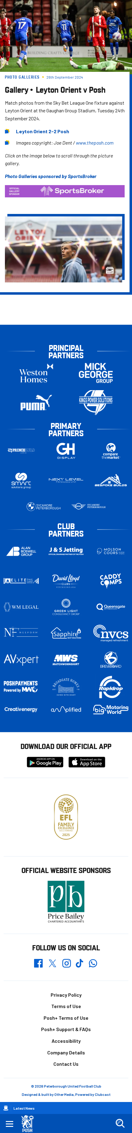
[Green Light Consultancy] (66, 607)
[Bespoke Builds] (110, 480)
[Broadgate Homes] (66, 687)
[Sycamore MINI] (88, 506)
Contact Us (66, 1064)
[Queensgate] (110, 607)
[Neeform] (21, 633)
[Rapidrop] (110, 686)
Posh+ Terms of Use (66, 1018)
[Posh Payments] (21, 687)
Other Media (64, 1094)
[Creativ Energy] (21, 709)
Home (5, 1108)
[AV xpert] (21, 660)
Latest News (24, 1108)
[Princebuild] (21, 450)
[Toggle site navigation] (9, 1123)
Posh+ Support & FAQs (66, 1029)
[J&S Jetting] (66, 551)
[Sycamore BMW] (43, 506)
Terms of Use (66, 1006)
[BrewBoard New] (110, 659)
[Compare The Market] (110, 450)
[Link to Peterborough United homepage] (29, 1123)
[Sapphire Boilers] (66, 633)
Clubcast (103, 1094)
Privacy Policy (66, 995)
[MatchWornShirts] (66, 659)
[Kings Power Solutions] (96, 402)
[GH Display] (66, 450)
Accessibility (66, 1041)
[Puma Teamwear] (36, 402)
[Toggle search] (120, 1123)
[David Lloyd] (66, 580)
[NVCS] (110, 633)
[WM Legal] (21, 607)
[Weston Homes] (36, 372)
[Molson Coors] (110, 551)
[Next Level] (66, 480)
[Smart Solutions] (21, 480)
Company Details (66, 1052)
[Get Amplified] (66, 709)
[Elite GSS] (21, 581)
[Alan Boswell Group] (21, 551)
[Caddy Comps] (110, 581)
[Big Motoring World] (110, 709)
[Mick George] (96, 372)
